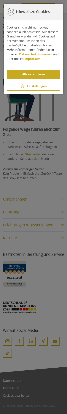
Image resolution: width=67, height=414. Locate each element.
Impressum (32, 59)
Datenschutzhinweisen (35, 54)
